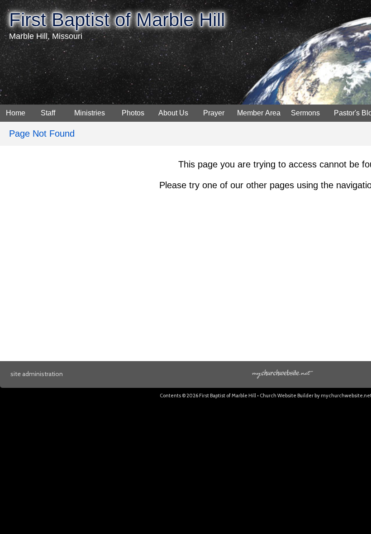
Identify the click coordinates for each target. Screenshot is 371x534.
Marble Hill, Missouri (45, 36)
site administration (36, 374)
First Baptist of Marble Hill (117, 19)
